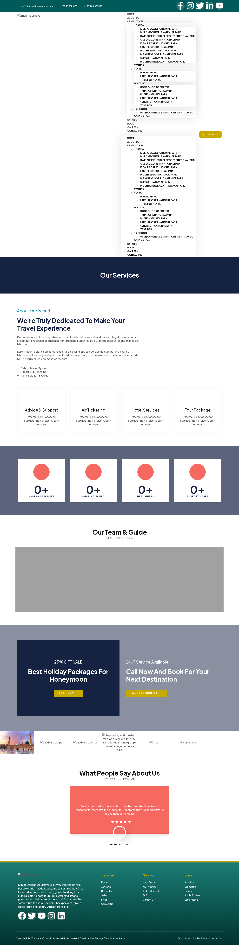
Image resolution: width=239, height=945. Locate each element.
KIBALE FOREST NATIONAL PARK (158, 43)
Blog (130, 247)
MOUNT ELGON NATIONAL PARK (158, 50)
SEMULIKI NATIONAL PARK (155, 57)
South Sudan (142, 116)
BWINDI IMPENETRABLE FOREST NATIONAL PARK (168, 36)
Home (131, 138)
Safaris (132, 243)
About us (133, 141)
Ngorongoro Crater (154, 87)
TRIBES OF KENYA (150, 79)
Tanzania (139, 83)
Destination (135, 21)
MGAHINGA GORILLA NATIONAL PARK (161, 54)
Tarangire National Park (156, 90)
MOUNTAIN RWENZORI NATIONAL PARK (162, 61)
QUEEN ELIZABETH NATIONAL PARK (160, 39)
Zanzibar (146, 105)
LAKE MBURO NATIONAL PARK (157, 46)
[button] (158, 134)
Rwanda (139, 65)
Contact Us (134, 130)
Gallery (132, 251)
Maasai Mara (148, 72)
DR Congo (140, 108)
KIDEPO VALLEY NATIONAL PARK (158, 28)
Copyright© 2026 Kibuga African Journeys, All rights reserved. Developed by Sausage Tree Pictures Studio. (70, 938)
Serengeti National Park (156, 101)
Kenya (138, 68)
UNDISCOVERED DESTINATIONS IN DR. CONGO (166, 112)
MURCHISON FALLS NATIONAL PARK (160, 32)
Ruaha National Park (153, 94)
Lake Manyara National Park (158, 76)
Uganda (139, 25)
